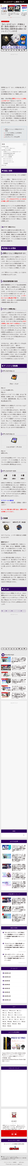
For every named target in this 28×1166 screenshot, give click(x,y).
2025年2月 (7, 992)
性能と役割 (5, 146)
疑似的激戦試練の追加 (9, 153)
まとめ (4, 165)
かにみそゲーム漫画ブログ (14, 2)
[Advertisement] (14, 70)
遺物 (20, 1023)
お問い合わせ (21, 1162)
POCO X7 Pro (13, 1010)
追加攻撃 (15, 1023)
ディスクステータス (9, 161)
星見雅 (24, 1021)
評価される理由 (7, 150)
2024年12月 (7, 996)
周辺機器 (10, 1021)
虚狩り (10, 1023)
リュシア (22, 1019)
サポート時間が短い (9, 155)
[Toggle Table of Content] (23, 144)
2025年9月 (7, 980)
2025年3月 (7, 988)
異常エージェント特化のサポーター (12, 151)
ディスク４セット (8, 158)
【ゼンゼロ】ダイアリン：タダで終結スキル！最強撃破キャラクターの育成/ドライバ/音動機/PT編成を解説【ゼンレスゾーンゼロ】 (14, 935)
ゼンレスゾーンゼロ (5, 21)
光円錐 (5, 1021)
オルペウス (11, 1012)
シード (5, 1017)
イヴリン (5, 1012)
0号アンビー (6, 1010)
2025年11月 (7, 973)
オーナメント (18, 1012)
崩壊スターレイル (17, 1021)
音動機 (6, 163)
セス (9, 1017)
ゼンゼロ (14, 1017)
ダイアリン (6, 1019)
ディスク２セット (8, 160)
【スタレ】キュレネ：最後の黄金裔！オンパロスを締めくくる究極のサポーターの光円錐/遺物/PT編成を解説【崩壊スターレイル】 (14, 946)
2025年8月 (7, 984)
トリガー (17, 1019)
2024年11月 (7, 1000)
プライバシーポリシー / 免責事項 (10, 1162)
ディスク (11, 1019)
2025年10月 (7, 977)
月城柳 (5, 1023)
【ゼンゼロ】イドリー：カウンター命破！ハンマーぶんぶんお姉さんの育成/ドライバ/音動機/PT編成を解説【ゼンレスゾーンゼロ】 (14, 957)
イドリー (19, 1010)
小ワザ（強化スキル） (11, 148)
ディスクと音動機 (7, 156)
